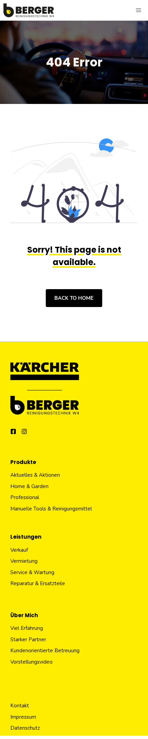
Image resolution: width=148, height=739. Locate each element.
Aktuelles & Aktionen (35, 475)
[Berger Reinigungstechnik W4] (28, 10)
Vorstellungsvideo (31, 661)
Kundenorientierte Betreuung (45, 650)
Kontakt (19, 705)
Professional (24, 497)
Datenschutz (25, 728)
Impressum (23, 717)
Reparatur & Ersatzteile (37, 583)
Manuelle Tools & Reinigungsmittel (51, 508)
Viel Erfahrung (26, 628)
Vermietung (24, 561)
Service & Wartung (32, 572)
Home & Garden (29, 486)
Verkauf (19, 550)
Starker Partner (28, 639)
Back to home (74, 298)
